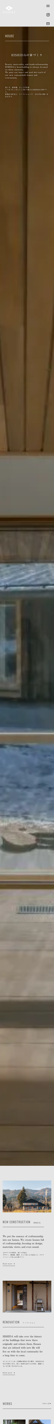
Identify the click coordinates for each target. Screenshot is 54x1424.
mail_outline (48, 23)
